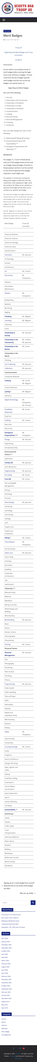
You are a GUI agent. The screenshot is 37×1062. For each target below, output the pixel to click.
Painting (8, 644)
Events (4, 1022)
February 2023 (6, 992)
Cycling (7, 392)
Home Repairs (10, 542)
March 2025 (5, 960)
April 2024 (5, 973)
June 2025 (5, 954)
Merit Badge (7, 31)
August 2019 (5, 1001)
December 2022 (6, 998)
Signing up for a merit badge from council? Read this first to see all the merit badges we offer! (19, 886)
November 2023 (7, 983)
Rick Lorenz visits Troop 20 (10, 918)
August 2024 (5, 967)
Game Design (9, 502)
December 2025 (6, 945)
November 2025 (7, 948)
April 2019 (5, 1008)
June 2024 (5, 970)
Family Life (9, 463)
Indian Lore (9, 553)
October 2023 (6, 986)
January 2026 (6, 941)
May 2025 (5, 957)
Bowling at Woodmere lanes (10, 921)
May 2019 (5, 1005)
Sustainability (10, 810)
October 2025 (6, 951)
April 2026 (5, 938)
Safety (7, 732)
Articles (4, 1019)
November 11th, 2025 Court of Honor (13, 927)
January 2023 (6, 995)
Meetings (4, 1028)
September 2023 (7, 989)
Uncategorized (6, 1035)
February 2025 (6, 964)
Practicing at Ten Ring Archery (11, 914)
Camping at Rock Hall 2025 (10, 924)
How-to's (4, 1025)
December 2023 (6, 979)
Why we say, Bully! (26, 893)
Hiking (7, 538)
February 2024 (6, 976)
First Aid (8, 479)
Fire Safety (8, 475)
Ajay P (17, 39)
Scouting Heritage (11, 747)
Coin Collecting (10, 364)
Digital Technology (11, 400)
